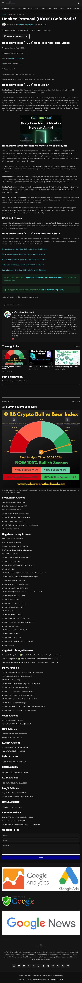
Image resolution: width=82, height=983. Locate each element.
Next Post (75, 401)
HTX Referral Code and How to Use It (14, 734)
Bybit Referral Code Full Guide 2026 (14, 762)
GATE (19, 8)
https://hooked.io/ (17, 58)
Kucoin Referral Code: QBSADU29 (13, 751)
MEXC (13, 8)
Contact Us (37, 975)
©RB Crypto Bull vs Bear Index (12, 368)
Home (4, 14)
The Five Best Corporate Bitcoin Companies (17, 550)
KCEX (49, 8)
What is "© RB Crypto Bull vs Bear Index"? (16, 557)
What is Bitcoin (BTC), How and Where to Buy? (18, 565)
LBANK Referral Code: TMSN (12, 807)
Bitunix (76, 8)
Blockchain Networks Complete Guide (14, 506)
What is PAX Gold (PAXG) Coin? (12, 607)
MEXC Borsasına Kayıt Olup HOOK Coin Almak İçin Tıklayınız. (23, 254)
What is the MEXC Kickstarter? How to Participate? (19, 710)
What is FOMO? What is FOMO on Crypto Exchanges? (20, 576)
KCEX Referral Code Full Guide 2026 (14, 783)
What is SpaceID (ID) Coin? (11, 634)
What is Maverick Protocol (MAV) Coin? (15, 588)
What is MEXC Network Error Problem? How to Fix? (19, 699)
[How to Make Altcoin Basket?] (41, 357)
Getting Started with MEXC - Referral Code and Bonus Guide (22, 672)
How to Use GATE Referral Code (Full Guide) (17, 724)
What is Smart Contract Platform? (13, 521)
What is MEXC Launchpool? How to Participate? (18, 691)
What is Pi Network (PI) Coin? (12, 615)
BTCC (43, 8)
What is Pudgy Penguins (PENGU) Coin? (15, 618)
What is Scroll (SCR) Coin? (11, 626)
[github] (58, 966)
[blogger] (13, 339)
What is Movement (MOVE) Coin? (13, 595)
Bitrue (55, 8)
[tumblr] (43, 966)
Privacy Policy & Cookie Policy (53, 975)
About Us (28, 975)
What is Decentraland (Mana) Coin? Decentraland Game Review (24, 573)
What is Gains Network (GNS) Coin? (14, 580)
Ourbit (69, 8)
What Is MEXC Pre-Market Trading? (14, 703)
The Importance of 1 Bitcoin (11, 510)
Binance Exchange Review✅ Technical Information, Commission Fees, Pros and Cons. (31, 655)
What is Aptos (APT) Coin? (11, 561)
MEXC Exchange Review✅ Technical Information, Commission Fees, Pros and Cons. (30, 662)
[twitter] (29, 966)
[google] (38, 966)
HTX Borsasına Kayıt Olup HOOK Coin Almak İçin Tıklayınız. (23, 265)
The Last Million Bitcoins (10, 554)
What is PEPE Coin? (8, 611)
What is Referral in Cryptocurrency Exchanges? (18, 622)
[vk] (68, 966)
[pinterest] (48, 966)
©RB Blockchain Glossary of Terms (13, 502)
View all (77, 346)
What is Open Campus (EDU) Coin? (14, 603)
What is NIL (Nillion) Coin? (11, 599)
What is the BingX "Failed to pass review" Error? (18, 796)
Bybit (37, 8)
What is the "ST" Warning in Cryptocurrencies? (18, 641)
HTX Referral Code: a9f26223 (12, 737)
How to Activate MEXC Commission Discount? (17, 676)
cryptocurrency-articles (16, 14)
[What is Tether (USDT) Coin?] (67, 357)
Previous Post (8, 401)
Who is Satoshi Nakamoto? (11, 529)
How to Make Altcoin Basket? (41, 367)
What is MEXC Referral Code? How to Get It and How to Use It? (23, 706)
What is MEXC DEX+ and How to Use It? (15, 687)
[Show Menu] (3, 3)
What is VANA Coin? (9, 645)
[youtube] (19, 966)
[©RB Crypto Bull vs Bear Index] (14, 357)
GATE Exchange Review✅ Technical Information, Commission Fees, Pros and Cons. (30, 659)
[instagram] (53, 966)
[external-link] (14, 966)
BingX (62, 8)
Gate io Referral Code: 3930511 (12, 720)
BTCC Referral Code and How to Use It (15, 772)
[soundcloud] (34, 966)
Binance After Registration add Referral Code (17, 817)
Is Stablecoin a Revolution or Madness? (15, 546)
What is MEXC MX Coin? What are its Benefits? (18, 695)
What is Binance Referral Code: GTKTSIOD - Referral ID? (21, 824)
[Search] (79, 3)
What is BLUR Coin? (9, 569)
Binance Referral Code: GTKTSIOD (13, 821)
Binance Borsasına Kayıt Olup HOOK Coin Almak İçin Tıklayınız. (24, 249)
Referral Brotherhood (23, 312)
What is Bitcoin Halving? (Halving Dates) (15, 513)
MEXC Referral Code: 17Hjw (11, 680)
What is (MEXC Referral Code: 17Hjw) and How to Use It (21, 684)
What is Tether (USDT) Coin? (67, 367)
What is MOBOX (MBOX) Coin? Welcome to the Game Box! (22, 592)
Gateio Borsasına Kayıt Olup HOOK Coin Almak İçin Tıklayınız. (24, 270)
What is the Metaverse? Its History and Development (20, 525)
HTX (24, 8)
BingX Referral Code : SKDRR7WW (14, 793)
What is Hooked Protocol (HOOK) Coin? (15, 584)
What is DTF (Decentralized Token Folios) (16, 517)
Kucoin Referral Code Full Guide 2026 (15, 747)
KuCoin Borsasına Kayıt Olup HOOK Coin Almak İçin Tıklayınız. (24, 259)
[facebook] (24, 966)
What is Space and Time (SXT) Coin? (14, 630)
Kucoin (30, 8)
